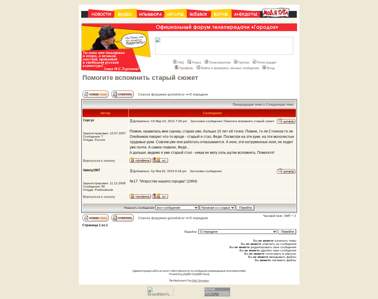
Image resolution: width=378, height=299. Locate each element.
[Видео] (125, 21)
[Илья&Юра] (150, 21)
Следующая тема (279, 104)
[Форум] (221, 21)
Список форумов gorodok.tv (161, 94)
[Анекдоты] (246, 21)
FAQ (180, 62)
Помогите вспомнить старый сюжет (140, 77)
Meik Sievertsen (200, 280)
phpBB (187, 274)
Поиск (196, 62)
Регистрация (266, 62)
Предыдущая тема (247, 104)
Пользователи (219, 62)
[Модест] (278, 21)
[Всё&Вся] (199, 21)
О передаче (198, 94)
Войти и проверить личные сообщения (230, 68)
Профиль (186, 68)
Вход (270, 68)
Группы (243, 62)
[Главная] (97, 21)
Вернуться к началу (99, 160)
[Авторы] (175, 21)
